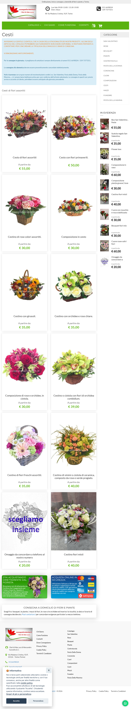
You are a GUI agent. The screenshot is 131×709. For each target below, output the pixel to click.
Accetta (16, 701)
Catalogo (34, 25)
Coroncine (108, 71)
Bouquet (107, 51)
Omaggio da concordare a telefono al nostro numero (24, 556)
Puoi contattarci (29, 614)
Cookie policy (41, 650)
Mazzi (106, 90)
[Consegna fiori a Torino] (22, 12)
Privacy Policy (91, 691)
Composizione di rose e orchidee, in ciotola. (24, 397)
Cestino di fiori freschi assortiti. (24, 474)
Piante (106, 56)
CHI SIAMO (49, 25)
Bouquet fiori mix (119, 225)
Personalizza (38, 701)
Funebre (107, 95)
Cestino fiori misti (73, 554)
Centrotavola (110, 61)
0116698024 (14, 662)
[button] (93, 26)
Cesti (105, 85)
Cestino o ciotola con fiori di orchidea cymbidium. (73, 397)
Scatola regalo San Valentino (119, 134)
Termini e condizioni (43, 653)
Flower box (116, 149)
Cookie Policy (104, 691)
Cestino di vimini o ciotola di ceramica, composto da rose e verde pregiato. (74, 476)
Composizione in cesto (73, 236)
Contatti (39, 639)
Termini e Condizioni (118, 691)
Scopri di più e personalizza (18, 694)
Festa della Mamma (112, 100)
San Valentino (110, 41)
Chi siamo (40, 632)
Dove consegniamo (43, 643)
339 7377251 (107, 10)
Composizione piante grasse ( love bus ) (119, 183)
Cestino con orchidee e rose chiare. (74, 316)
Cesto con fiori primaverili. (73, 157)
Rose (105, 46)
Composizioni (110, 80)
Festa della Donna (112, 66)
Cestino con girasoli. (25, 316)
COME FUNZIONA (67, 25)
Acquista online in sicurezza (64, 578)
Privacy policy (41, 646)
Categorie (110, 34)
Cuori (106, 76)
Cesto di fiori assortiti (24, 157)
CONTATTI (84, 25)
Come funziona (42, 635)
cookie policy (26, 683)
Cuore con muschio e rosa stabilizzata (119, 211)
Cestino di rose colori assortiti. (24, 236)
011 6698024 (107, 7)
